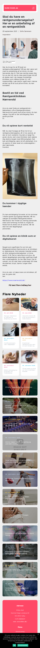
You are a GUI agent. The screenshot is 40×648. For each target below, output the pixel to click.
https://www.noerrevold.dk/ (14, 280)
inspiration (6, 35)
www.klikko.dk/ (22, 621)
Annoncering (20, 631)
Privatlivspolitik (22, 645)
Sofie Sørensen (25, 31)
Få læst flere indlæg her (20, 285)
